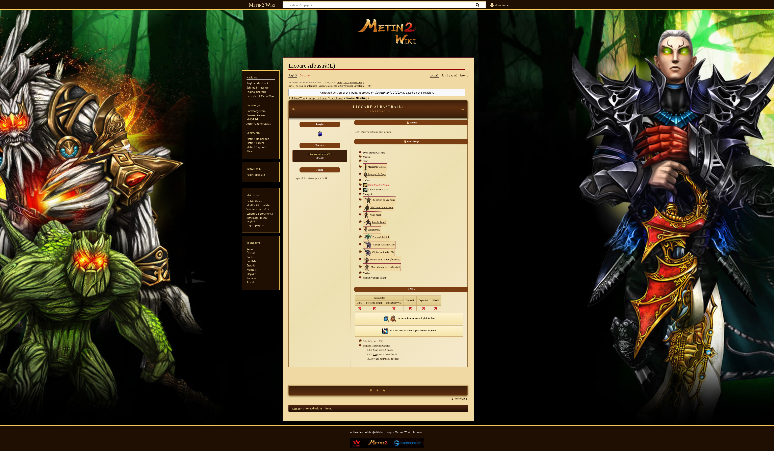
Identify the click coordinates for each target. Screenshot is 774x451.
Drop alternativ (370, 152)
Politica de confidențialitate (366, 432)
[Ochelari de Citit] (393, 317)
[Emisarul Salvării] (368, 237)
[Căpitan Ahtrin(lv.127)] (368, 252)
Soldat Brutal (374, 229)
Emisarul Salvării (380, 237)
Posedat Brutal (379, 222)
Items (328, 408)
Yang (375, 349)
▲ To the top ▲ (459, 399)
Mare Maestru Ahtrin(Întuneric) (385, 259)
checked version (332, 92)
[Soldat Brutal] (365, 229)
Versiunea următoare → (355, 85)
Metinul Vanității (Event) (375, 277)
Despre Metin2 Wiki (398, 432)
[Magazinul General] (365, 166)
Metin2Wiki (298, 98)
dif (290, 85)
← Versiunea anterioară (305, 85)
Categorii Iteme (317, 98)
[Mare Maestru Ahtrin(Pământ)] (367, 266)
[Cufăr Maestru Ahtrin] (365, 184)
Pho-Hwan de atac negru (383, 199)
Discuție (347, 82)
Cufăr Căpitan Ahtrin (378, 189)
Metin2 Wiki (262, 5)
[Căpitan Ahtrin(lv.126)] (368, 244)
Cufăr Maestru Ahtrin (378, 184)
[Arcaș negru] (366, 214)
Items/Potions (313, 408)
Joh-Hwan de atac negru (381, 207)
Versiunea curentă (328, 85)
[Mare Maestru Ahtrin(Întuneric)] (366, 259)
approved (364, 92)
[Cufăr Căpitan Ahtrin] (365, 189)
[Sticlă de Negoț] (386, 317)
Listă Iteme (336, 98)
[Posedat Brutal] (367, 222)
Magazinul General (377, 166)
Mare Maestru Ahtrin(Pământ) (385, 266)
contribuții (358, 82)
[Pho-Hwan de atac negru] (367, 199)
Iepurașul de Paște (377, 174)
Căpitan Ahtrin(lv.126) (384, 244)
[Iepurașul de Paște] (366, 174)
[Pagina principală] (387, 31)
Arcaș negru (375, 214)
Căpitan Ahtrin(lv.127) (383, 252)
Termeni (417, 432)
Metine (381, 152)
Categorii (297, 408)
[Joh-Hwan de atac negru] (367, 207)
